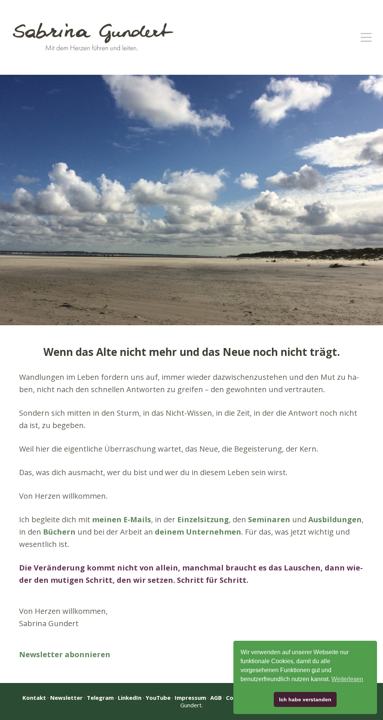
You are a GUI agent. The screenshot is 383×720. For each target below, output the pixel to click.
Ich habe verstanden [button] (305, 699)
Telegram (100, 697)
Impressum (190, 697)
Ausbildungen (335, 519)
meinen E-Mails (121, 519)
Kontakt (34, 697)
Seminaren (269, 519)
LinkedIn (129, 697)
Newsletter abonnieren (64, 654)
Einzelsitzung (203, 519)
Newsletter (66, 697)
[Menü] (366, 37)
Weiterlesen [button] (347, 679)
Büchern (59, 532)
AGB (216, 697)
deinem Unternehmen (198, 532)
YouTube (158, 697)
